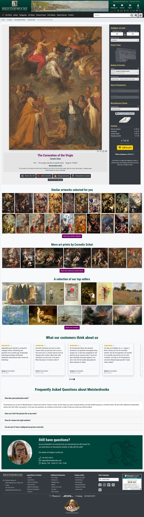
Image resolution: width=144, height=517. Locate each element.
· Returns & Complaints (33, 489)
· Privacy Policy (31, 484)
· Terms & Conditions (32, 482)
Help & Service (62, 15)
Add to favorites (45, 176)
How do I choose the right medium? (18, 420)
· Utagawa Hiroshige (80, 487)
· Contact (29, 477)
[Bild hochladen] (140, 15)
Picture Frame (41, 15)
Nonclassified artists (19, 20)
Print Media (51, 15)
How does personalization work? (17, 398)
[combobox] (125, 40)
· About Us (29, 492)
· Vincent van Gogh (80, 477)
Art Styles (31, 15)
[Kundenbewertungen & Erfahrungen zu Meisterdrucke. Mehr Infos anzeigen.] (132, 482)
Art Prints (8, 15)
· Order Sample (55, 492)
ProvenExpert (13, 371)
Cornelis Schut (31, 20)
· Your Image (54, 477)
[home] (3, 15)
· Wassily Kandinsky (80, 484)
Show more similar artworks (72, 236)
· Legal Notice (30, 480)
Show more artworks (72, 327)
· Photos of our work (56, 487)
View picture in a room (82, 176)
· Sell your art (54, 480)
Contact (71, 15)
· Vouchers (53, 489)
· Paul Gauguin (78, 482)
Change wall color (62, 176)
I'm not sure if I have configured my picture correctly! (24, 427)
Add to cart (126, 147)
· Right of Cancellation (33, 487)
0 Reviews (59, 180)
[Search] (132, 15)
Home (3, 20)
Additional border (115, 38)
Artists (15, 15)
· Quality (53, 484)
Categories (23, 15)
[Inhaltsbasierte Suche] (136, 15)
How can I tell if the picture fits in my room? (21, 413)
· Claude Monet (79, 480)
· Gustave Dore (78, 489)
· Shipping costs (55, 482)
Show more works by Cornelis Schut (72, 271)
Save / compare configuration (125, 113)
